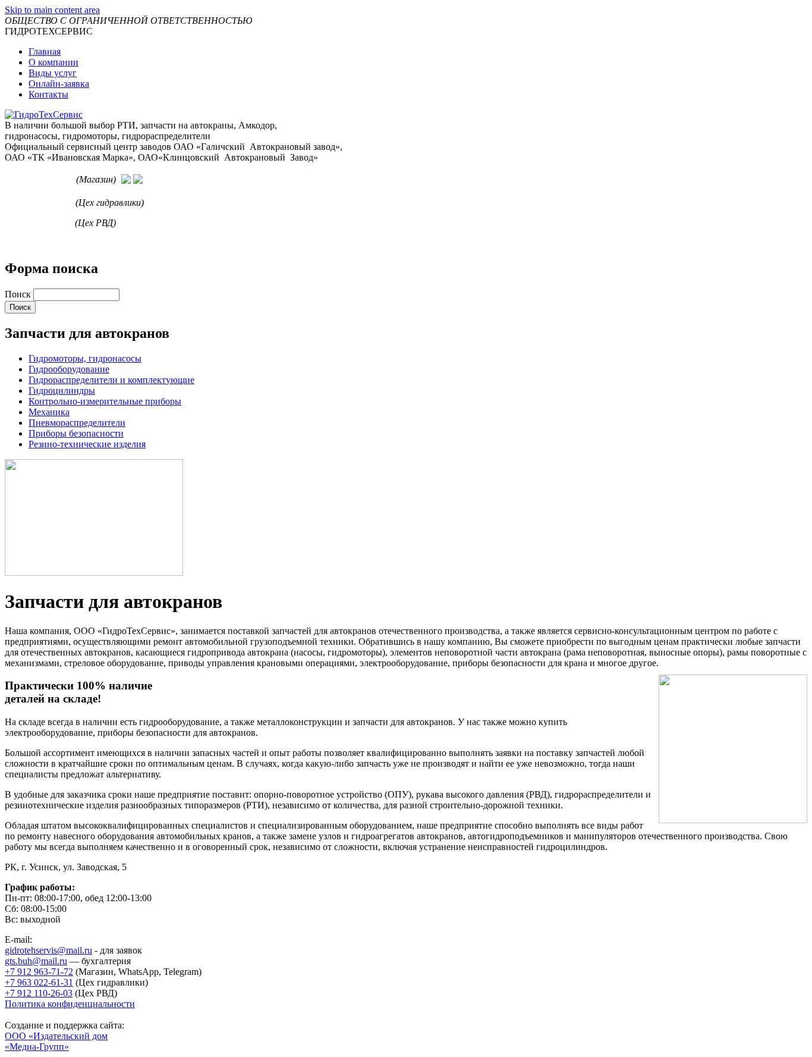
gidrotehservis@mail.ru (48, 950)
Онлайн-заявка (59, 84)
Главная (45, 51)
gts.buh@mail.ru (36, 961)
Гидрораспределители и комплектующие (111, 380)
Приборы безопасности (76, 433)
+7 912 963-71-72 (39, 972)
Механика (49, 412)
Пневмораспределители (77, 423)
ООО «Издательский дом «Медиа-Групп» (56, 1041)
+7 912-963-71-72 (39, 179)
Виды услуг (53, 73)
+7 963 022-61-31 (39, 202)
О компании (53, 62)
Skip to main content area (52, 10)
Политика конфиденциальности (70, 1004)
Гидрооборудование (69, 369)
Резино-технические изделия (87, 444)
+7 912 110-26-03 (39, 223)
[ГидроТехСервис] (44, 114)
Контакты (48, 94)
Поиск (19, 294)
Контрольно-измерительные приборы (105, 401)
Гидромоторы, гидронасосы (85, 358)
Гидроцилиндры (62, 390)
